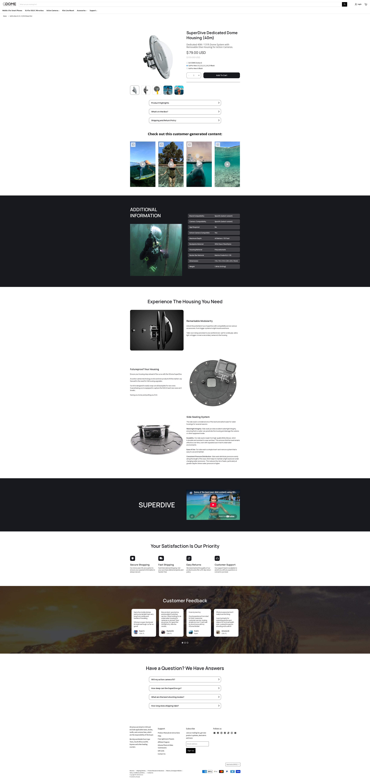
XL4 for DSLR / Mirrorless (34, 10)
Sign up (191, 750)
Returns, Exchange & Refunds (174, 771)
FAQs (159, 736)
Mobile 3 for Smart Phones (12, 10)
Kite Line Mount (68, 10)
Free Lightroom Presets (166, 739)
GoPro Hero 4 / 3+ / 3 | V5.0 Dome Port (21, 16)
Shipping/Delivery (141, 771)
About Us (132, 771)
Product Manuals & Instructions (169, 733)
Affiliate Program (163, 742)
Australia (232, 764)
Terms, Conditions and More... (137, 773)
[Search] (344, 4)
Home (5, 16)
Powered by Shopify (135, 777)
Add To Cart (221, 75)
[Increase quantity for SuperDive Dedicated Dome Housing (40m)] (199, 75)
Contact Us (161, 754)
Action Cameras (53, 10)
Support (93, 10)
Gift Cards (161, 751)
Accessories (81, 10)
